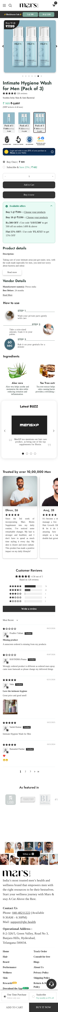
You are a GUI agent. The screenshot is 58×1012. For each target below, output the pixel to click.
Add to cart (14, 1007)
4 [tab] (32, 75)
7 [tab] (42, 75)
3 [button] (30, 771)
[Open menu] (3, 5)
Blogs (36, 962)
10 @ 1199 (47, 14)
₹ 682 (34, 167)
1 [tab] (23, 75)
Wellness (7, 972)
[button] (10, 93)
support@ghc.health (23, 922)
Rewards (7, 983)
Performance (9, 967)
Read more (12, 272)
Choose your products (34, 212)
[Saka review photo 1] (10, 706)
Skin (5, 978)
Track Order (40, 951)
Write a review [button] (29, 608)
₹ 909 (22, 162)
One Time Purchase (16, 994)
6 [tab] (38, 75)
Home (6, 951)
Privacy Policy (41, 972)
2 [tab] (26, 75)
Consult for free (42, 956)
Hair (5, 956)
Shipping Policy (42, 978)
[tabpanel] (30, 46)
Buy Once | (12, 162)
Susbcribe (41, 994)
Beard (6, 962)
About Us (39, 967)
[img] (9, 629)
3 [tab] (29, 75)
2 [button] (25, 771)
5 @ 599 (30, 14)
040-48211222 (21, 912)
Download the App (13, 988)
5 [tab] (35, 75)
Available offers (17, 206)
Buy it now (29, 194)
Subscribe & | (18, 167)
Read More (7, 295)
